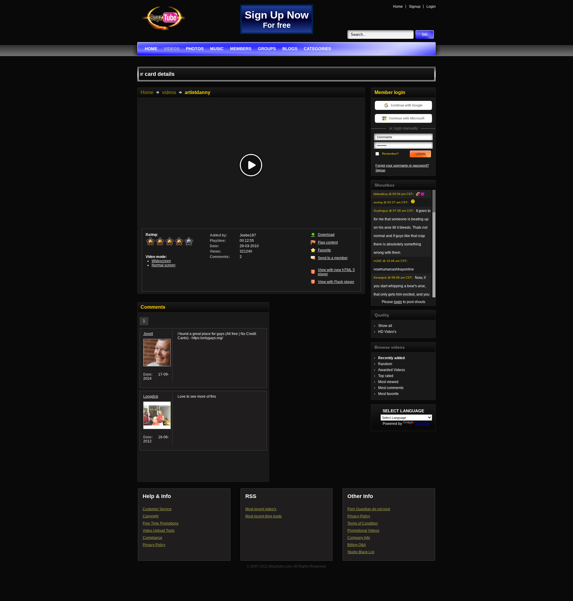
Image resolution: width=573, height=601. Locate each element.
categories (317, 48)
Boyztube (163, 18)
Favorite (324, 250)
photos (195, 48)
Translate (422, 424)
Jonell (148, 334)
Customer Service (157, 509)
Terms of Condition (362, 523)
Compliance (152, 538)
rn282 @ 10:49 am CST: (390, 260)
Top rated (385, 376)
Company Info (358, 538)
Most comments (390, 388)
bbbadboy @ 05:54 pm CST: (393, 194)
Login (431, 6)
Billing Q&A (356, 545)
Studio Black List (360, 552)
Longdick (150, 396)
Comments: (220, 257)
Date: (214, 246)
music (217, 48)
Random (385, 364)
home (151, 48)
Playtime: (218, 241)
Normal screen (163, 265)
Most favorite (388, 394)
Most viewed (388, 382)
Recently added (391, 358)
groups (267, 48)
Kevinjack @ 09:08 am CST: (393, 277)
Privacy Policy (154, 545)
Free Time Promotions (160, 523)
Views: (215, 251)
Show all (385, 326)
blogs (289, 48)
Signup (414, 6)
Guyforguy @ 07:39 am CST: (393, 210)
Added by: (218, 235)
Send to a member (333, 258)
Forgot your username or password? (402, 165)
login (398, 302)
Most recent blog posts (263, 516)
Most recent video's (260, 509)
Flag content (328, 242)
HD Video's (387, 332)
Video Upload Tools (159, 530)
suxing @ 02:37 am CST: (391, 202)
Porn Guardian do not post (368, 509)
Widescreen (161, 261)
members (240, 48)
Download (326, 235)
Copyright (150, 516)
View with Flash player (336, 282)
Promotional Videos (363, 530)
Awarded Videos (391, 370)
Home (398, 6)
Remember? (390, 153)
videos (171, 48)
